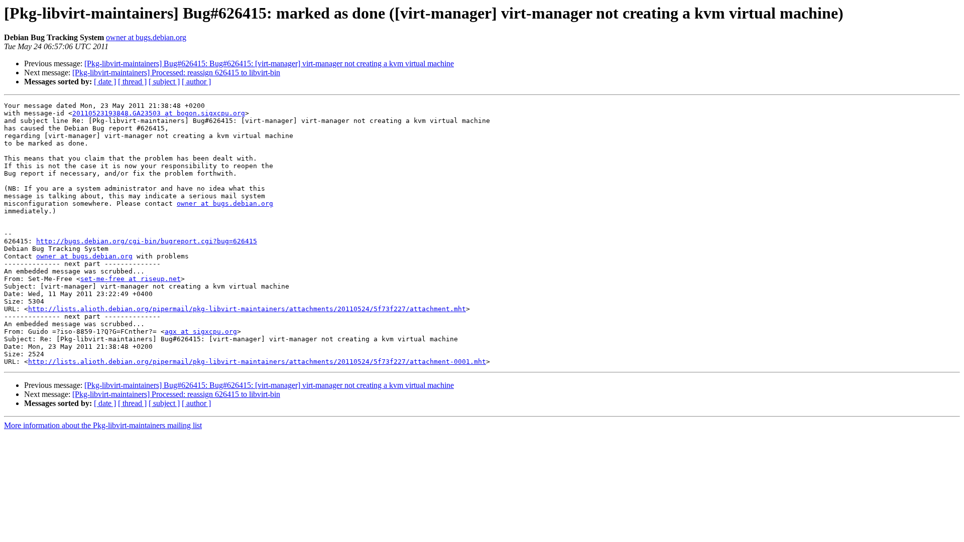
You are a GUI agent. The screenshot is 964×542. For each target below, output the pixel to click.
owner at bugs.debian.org (146, 37)
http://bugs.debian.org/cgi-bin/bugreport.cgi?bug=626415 (146, 241)
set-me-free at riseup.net (130, 279)
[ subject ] (164, 81)
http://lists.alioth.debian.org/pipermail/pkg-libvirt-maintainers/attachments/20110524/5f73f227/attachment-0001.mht (257, 361)
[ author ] (196, 81)
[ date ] (105, 81)
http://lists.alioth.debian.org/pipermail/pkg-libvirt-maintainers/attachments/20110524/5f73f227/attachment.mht (247, 309)
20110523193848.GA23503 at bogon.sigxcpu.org (158, 113)
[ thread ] (132, 81)
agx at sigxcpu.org (201, 331)
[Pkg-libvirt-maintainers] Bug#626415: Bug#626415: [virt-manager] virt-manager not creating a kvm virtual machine (269, 63)
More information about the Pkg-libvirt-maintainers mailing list (103, 425)
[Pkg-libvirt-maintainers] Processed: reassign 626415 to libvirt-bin (176, 72)
